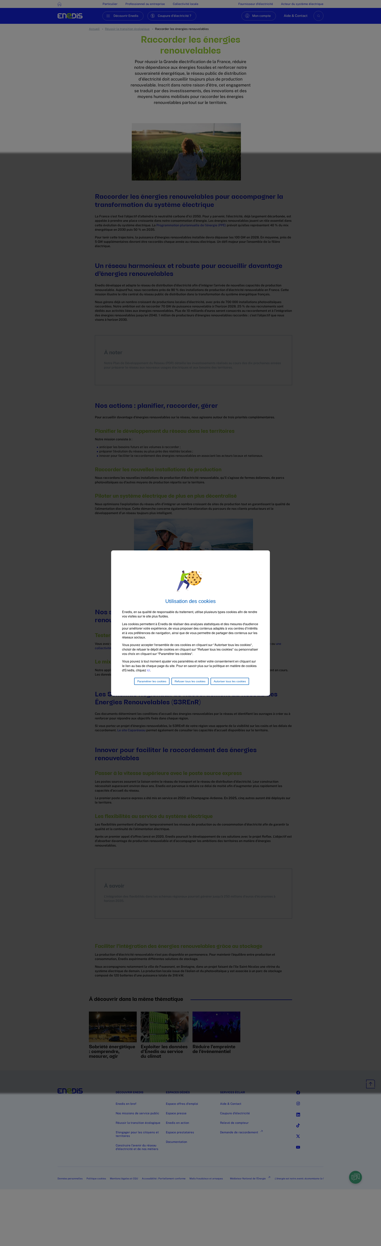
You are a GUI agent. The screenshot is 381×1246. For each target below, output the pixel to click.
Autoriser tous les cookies (230, 681)
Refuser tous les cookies (190, 681)
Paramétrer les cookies (151, 681)
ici (148, 670)
